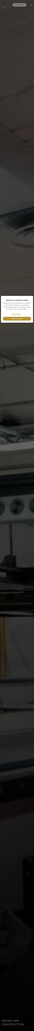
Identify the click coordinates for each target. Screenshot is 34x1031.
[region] (17, 309)
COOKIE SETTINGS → (17, 314)
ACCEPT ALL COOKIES (17, 318)
